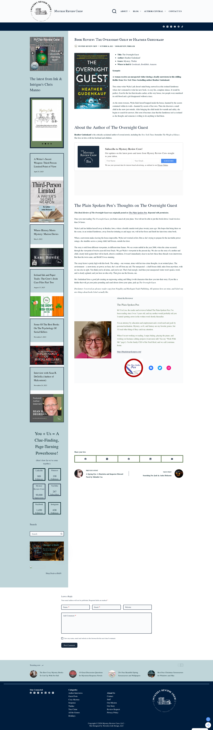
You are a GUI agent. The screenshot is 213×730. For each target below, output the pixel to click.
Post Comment (69, 645)
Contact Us (175, 11)
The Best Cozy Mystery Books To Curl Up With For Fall (51, 674)
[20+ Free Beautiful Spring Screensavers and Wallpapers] (112, 674)
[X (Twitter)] (167, 27)
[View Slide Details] (47, 54)
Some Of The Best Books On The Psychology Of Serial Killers (46, 328)
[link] (47, 551)
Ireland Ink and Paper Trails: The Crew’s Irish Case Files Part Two (46, 278)
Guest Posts (73, 696)
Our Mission (112, 702)
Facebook (39, 504)
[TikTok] (182, 27)
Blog (136, 11)
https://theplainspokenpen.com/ (129, 351)
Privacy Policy (112, 712)
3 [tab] (48, 143)
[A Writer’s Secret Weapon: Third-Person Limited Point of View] (46, 201)
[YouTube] (53, 693)
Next (61, 53)
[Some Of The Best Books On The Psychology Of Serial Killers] (46, 355)
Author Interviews (75, 693)
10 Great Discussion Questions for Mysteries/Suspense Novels (91, 674)
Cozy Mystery (74, 699)
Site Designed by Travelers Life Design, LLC (106, 725)
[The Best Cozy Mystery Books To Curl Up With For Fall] (33, 674)
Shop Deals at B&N (53, 573)
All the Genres (74, 712)
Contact (110, 696)
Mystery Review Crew (68, 11)
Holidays (71, 715)
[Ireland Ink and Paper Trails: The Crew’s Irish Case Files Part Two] (46, 306)
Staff (109, 699)
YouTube (54, 485)
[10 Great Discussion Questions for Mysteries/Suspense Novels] (73, 674)
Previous (33, 53)
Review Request (113, 709)
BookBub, (145, 64)
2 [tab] (45, 143)
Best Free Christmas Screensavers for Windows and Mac (170, 674)
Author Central (153, 11)
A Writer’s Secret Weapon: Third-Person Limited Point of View (45, 162)
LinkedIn (39, 470)
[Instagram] (171, 27)
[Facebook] (164, 27)
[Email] (175, 27)
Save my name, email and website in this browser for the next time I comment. (90, 638)
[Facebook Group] (42, 693)
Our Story (111, 706)
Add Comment (69, 615)
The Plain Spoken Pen (138, 212)
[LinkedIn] (151, 459)
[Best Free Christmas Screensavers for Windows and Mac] (151, 674)
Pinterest (54, 470)
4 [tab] (51, 143)
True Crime (72, 709)
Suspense (72, 702)
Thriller (131, 46)
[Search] (114, 11)
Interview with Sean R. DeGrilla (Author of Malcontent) (45, 376)
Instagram (54, 504)
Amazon (153, 64)
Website (128, 607)
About (124, 11)
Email (97, 607)
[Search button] (61, 534)
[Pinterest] (178, 27)
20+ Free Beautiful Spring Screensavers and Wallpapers (129, 674)
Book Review (120, 46)
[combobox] (44, 533)
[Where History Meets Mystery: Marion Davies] (46, 257)
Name (66, 607)
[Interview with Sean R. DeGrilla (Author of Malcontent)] (46, 408)
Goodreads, (136, 64)
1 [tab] (42, 143)
